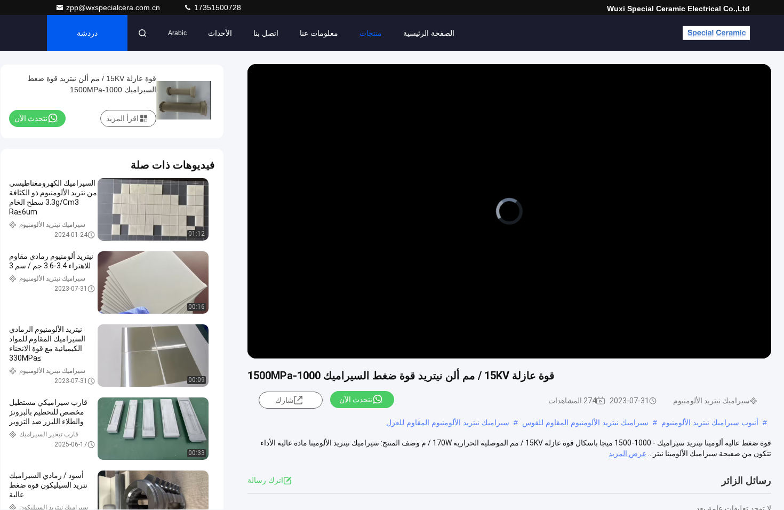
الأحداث (220, 33)
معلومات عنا (319, 33)
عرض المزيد (627, 453)
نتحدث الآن (355, 399)
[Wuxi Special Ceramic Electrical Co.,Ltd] (716, 33)
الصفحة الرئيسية (428, 33)
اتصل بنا (265, 33)
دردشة (87, 33)
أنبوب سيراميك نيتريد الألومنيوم (709, 422)
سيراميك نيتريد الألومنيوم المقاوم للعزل (447, 422)
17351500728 (216, 7)
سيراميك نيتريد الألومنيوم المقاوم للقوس (585, 422)
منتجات (370, 33)
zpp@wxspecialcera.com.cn (114, 7)
